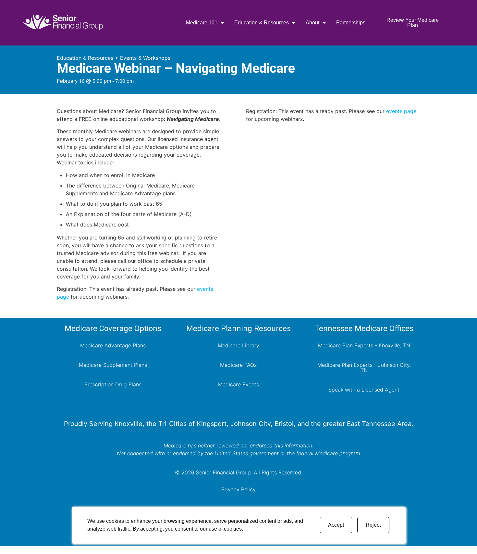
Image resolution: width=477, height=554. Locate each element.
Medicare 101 (201, 22)
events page (401, 111)
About (312, 22)
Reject (373, 525)
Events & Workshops (145, 58)
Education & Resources (261, 22)
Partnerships (350, 22)
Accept (336, 525)
